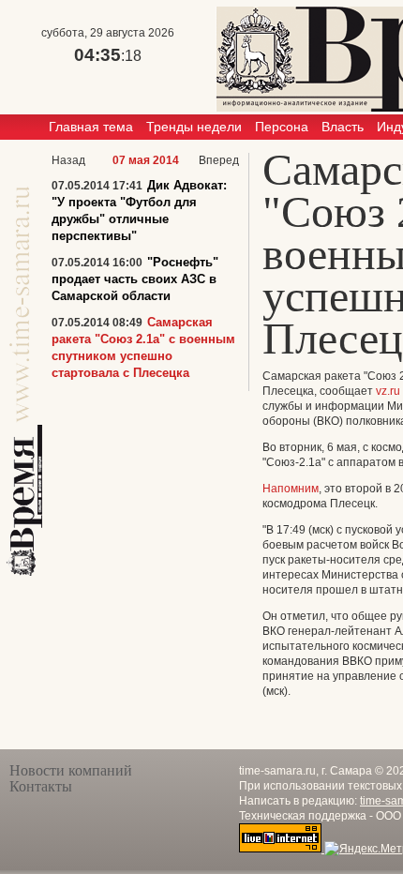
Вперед (219, 160)
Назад (68, 160)
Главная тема (91, 126)
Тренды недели (194, 126)
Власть (342, 126)
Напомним (290, 488)
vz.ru (388, 391)
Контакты (40, 786)
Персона (281, 126)
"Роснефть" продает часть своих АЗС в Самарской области (135, 279)
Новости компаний (70, 770)
